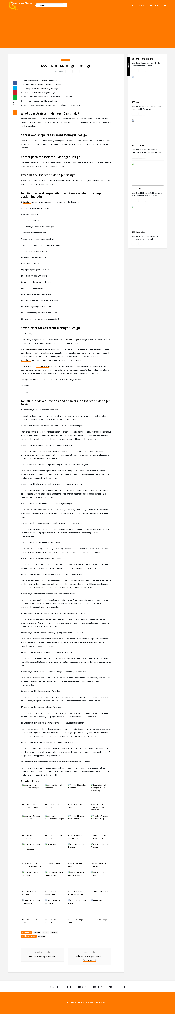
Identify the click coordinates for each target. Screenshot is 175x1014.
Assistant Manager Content (42, 956)
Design (45, 933)
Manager (54, 933)
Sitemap (142, 5)
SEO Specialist (138, 232)
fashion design (42, 366)
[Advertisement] (87, 30)
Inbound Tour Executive (142, 59)
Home (131, 5)
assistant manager (71, 340)
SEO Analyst (137, 102)
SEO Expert (136, 189)
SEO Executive (138, 145)
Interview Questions (158, 5)
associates (25, 360)
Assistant (66, 60)
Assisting (26, 202)
